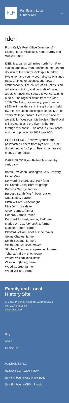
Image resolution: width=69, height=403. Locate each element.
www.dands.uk (13, 309)
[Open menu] (62, 13)
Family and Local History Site (23, 291)
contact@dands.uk (16, 305)
